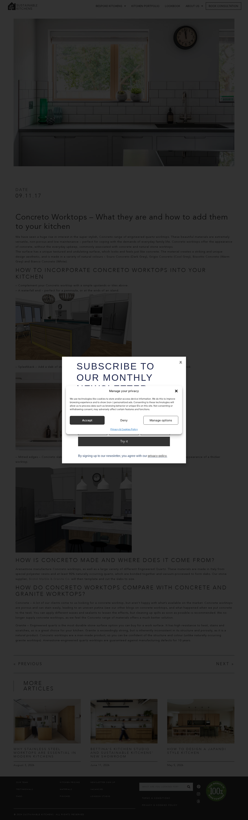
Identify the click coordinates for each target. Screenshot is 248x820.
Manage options (161, 420)
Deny (124, 420)
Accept (87, 420)
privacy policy (157, 455)
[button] (176, 391)
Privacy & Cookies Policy (124, 429)
